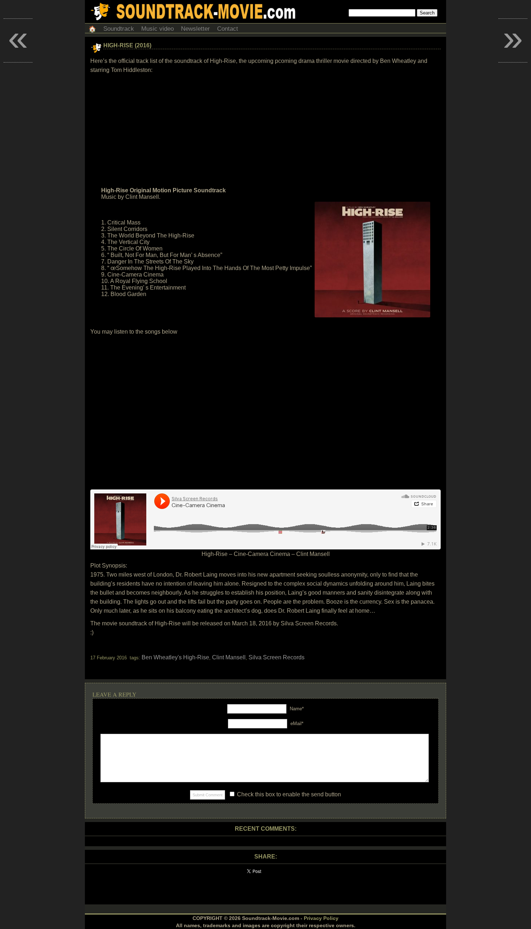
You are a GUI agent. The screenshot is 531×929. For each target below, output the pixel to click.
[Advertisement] (265, 130)
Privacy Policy (321, 918)
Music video (157, 28)
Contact (227, 28)
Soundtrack (118, 28)
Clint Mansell (229, 657)
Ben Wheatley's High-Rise (175, 657)
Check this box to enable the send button (288, 794)
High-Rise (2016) (127, 45)
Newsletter (195, 28)
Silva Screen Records (277, 657)
